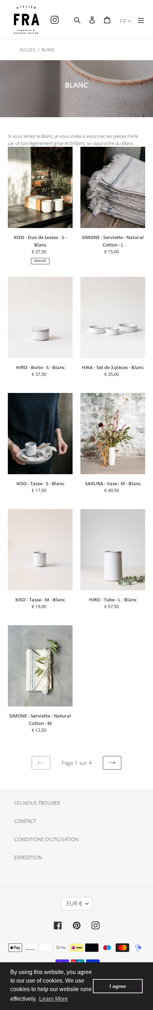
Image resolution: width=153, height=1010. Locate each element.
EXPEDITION (28, 857)
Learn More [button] (53, 999)
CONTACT (25, 821)
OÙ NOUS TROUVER (37, 802)
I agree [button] (118, 986)
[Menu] (140, 19)
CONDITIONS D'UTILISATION (46, 839)
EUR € (74, 903)
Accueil (28, 50)
